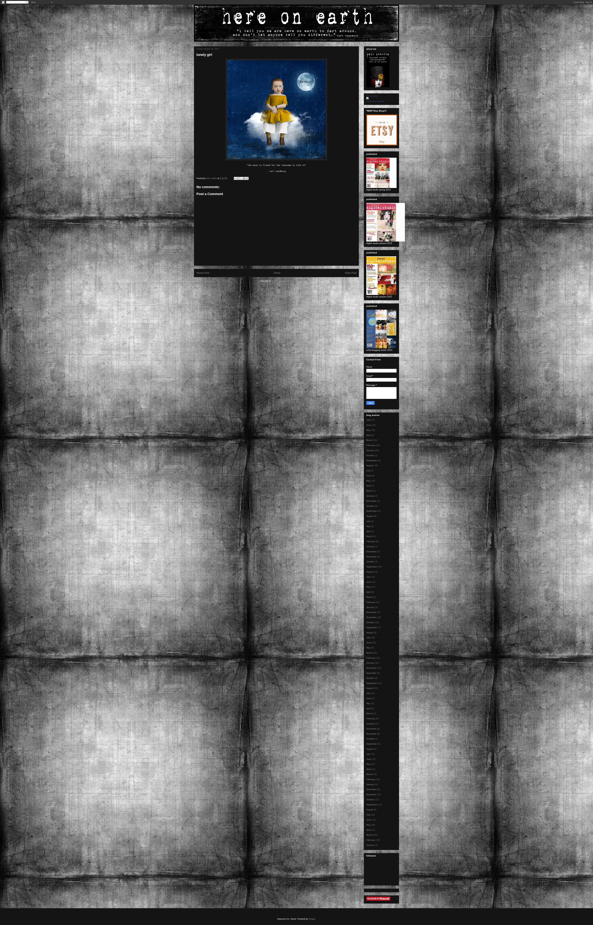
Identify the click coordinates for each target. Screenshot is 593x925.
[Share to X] (241, 178)
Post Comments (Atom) (282, 281)
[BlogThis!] (238, 178)
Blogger (312, 919)
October (370, 455)
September (371, 460)
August (369, 465)
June (368, 425)
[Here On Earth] (367, 99)
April (368, 435)
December (371, 501)
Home (277, 273)
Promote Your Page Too (375, 101)
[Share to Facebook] (244, 178)
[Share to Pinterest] (247, 178)
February (370, 445)
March (369, 440)
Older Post (350, 273)
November (371, 556)
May (368, 430)
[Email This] (235, 178)
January (370, 450)
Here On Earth (371, 96)
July (368, 420)
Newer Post (202, 273)
